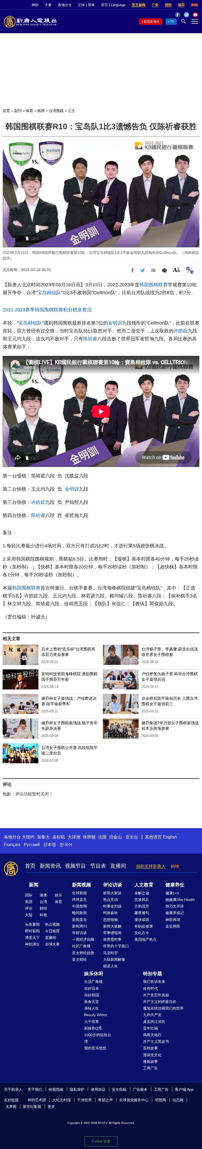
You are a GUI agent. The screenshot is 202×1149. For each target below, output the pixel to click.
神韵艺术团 (37, 1100)
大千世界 (91, 1022)
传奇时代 (150, 988)
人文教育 (143, 884)
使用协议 (98, 1089)
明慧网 (160, 1100)
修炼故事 (150, 1061)
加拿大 (43, 837)
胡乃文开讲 (174, 906)
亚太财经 (79, 959)
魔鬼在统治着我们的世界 (163, 1008)
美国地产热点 (145, 939)
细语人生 (110, 966)
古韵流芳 (141, 906)
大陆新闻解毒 (114, 959)
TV (172, 21)
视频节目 (75, 866)
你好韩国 (91, 995)
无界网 (11, 1106)
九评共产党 (152, 1015)
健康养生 (174, 884)
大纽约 (28, 837)
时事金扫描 (112, 906)
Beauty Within (95, 1015)
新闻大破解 (112, 926)
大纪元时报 (61, 1100)
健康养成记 (174, 913)
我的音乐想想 (95, 1048)
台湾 (43, 902)
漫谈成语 (141, 920)
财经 (43, 908)
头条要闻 (32, 924)
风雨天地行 (152, 1035)
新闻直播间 (151, 21)
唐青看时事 (112, 939)
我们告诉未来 (154, 981)
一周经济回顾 (83, 939)
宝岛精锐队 (49, 292)
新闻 (33, 884)
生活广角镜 (93, 981)
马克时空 (110, 953)
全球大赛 (52, 944)
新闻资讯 (50, 866)
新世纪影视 (32, 1106)
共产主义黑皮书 (156, 1041)
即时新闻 (32, 931)
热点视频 (52, 924)
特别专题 (152, 973)
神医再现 (172, 920)
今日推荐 (52, 931)
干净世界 (84, 1100)
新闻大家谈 (112, 893)
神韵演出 (32, 944)
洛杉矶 (58, 837)
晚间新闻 (79, 913)
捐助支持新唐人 (150, 866)
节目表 (98, 866)
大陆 (28, 915)
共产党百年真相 (156, 995)
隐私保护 (77, 1089)
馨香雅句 (141, 913)
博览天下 (32, 937)
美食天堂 (91, 1002)
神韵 (35, 5)
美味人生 (91, 1008)
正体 (81, 5)
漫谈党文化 (152, 1055)
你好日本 (91, 988)
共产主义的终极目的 (159, 1002)
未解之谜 (141, 893)
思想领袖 (110, 920)
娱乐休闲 (93, 973)
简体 (91, 5)
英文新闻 (138, 5)
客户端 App (184, 1089)
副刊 (18, 111)
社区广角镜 (81, 946)
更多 (51, 1106)
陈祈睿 (90, 338)
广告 (155, 5)
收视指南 (56, 1089)
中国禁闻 (79, 906)
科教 (43, 915)
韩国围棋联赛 (153, 284)
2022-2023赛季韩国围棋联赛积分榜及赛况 (47, 309)
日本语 (49, 844)
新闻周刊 (79, 926)
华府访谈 (79, 933)
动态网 (177, 1100)
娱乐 (58, 895)
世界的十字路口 (116, 946)
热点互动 (110, 899)
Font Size (176, 269)
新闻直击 (79, 920)
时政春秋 (110, 913)
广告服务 (140, 1089)
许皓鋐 (181, 331)
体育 (29, 111)
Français (12, 844)
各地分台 (65, 5)
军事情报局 (112, 933)
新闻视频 (81, 884)
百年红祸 (150, 1028)
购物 (194, 5)
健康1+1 (172, 893)
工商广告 (150, 1068)
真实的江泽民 (154, 1022)
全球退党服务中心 (134, 1100)
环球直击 (79, 899)
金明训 (115, 323)
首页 (6, 111)
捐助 (168, 5)
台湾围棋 (56, 111)
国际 (28, 895)
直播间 (118, 866)
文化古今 (141, 933)
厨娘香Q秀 (93, 1028)
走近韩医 (172, 926)
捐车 (181, 5)
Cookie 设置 (101, 1141)
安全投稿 (119, 1089)
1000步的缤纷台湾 (97, 1038)
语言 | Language (113, 5)
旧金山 (115, 837)
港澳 (43, 895)
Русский (32, 844)
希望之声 (105, 1100)
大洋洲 (74, 837)
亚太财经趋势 (83, 953)
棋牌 (41, 111)
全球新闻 (79, 893)
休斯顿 (89, 837)
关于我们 (35, 1089)
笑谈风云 (141, 899)
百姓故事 (150, 1048)
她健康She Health (180, 899)
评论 (28, 908)
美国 (28, 902)
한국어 (66, 844)
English (170, 837)
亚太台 (131, 837)
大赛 (48, 5)
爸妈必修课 (143, 926)
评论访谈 (112, 884)
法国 (102, 837)
